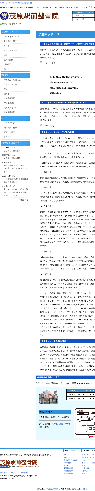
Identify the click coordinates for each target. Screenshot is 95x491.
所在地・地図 (9, 132)
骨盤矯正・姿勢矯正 (12, 80)
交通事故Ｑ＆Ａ (10, 108)
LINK (85, 489)
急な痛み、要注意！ (12, 151)
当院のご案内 (9, 123)
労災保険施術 (9, 112)
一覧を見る (23, 200)
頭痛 (6, 55)
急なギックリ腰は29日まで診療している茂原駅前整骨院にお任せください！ (16, 192)
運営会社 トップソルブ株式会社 (14, 472)
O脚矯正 (7, 64)
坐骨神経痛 (8, 60)
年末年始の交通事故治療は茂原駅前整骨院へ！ (16, 180)
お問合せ (7, 137)
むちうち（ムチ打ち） (13, 50)
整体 (6, 89)
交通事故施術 (9, 103)
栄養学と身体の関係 (12, 158)
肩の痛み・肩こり (11, 41)
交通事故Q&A (68, 471)
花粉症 (6, 69)
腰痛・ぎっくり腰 (11, 36)
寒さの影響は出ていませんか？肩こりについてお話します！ (16, 168)
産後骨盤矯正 (9, 98)
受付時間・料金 (10, 128)
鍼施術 (6, 94)
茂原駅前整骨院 (18, 462)
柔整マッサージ (10, 84)
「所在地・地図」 (57, 424)
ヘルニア (7, 46)
